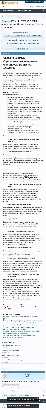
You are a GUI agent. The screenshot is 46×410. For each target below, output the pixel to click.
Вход (32, 7)
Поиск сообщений (8, 10)
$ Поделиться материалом (23, 35)
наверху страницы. (28, 387)
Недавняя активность (23, 10)
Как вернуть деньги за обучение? (19, 405)
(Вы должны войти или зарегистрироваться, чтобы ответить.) (28, 390)
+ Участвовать (9, 35)
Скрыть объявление (37, 398)
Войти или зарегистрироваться (34, 1)
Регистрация (40, 7)
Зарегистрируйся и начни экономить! (21, 399)
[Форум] (3, 7)
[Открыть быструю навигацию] (43, 17)
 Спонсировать (36, 35)
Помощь (41, 401)
